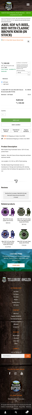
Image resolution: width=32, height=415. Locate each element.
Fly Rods (16, 291)
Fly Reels (13, 18)
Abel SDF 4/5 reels (11, 20)
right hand (5, 84)
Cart (24, 411)
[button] (28, 41)
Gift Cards (16, 305)
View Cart (16, 341)
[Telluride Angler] (16, 279)
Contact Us (16, 327)
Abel (17, 18)
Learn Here (16, 265)
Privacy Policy (22, 406)
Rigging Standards (26, 130)
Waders (16, 299)
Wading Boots (16, 302)
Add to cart (16, 120)
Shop (16, 343)
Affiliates (16, 324)
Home (2, 18)
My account (16, 335)
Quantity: (3, 110)
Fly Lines (16, 297)
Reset (29, 74)
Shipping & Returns (6, 130)
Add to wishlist (16, 125)
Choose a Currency (21, 70)
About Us (16, 313)
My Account (5, 412)
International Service (16, 130)
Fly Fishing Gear (7, 18)
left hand (5, 82)
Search (16, 412)
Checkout (16, 338)
